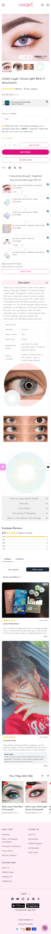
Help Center (33, 852)
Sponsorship (33, 839)
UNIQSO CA (28, 920)
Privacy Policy (7, 850)
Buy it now (25, 152)
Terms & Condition (9, 855)
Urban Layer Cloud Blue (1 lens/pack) (12, 808)
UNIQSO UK (7, 876)
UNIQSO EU (7, 881)
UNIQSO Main (8, 872)
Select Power (9, 114)
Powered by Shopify (25, 924)
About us (5, 867)
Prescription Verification (11, 846)
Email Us (31, 834)
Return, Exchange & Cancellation (10, 840)
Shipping (5, 834)
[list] (25, 37)
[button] (25, 282)
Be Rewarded (33, 848)
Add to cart (34, 145)
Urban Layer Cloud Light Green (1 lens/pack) (36, 808)
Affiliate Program (35, 843)
